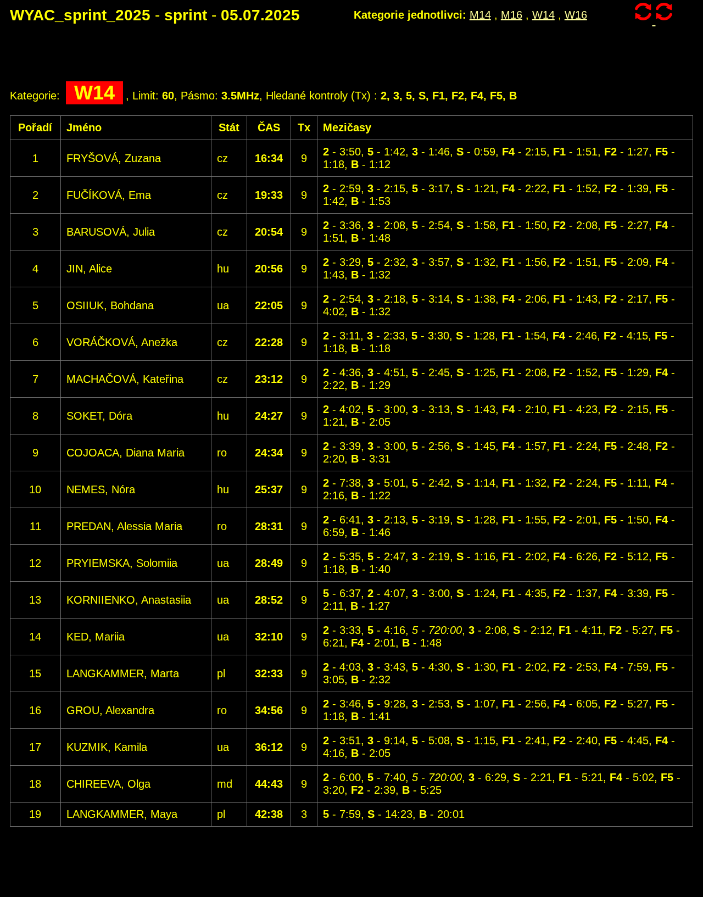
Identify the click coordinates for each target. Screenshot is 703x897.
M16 (511, 15)
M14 (480, 15)
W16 (576, 15)
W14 (543, 15)
